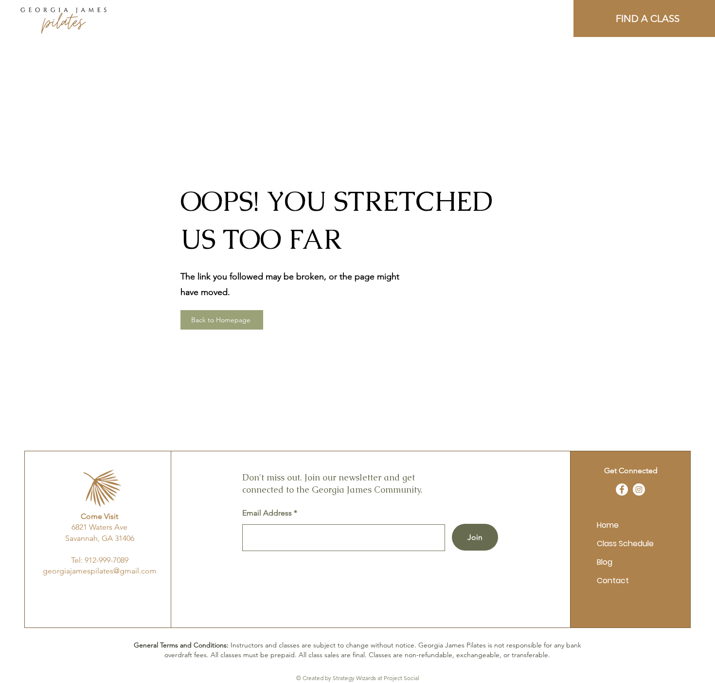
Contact (613, 580)
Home (608, 525)
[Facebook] (622, 489)
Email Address (267, 513)
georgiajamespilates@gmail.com (100, 570)
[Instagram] (639, 489)
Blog (604, 562)
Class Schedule (625, 543)
